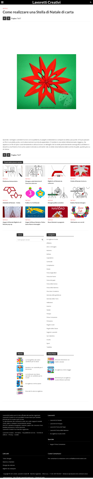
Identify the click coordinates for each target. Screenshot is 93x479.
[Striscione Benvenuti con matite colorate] (50, 361)
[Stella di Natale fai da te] (80, 171)
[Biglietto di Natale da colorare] (58, 171)
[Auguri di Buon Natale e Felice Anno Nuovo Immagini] (35, 212)
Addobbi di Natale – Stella (11, 203)
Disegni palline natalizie (56, 203)
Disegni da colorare (9, 465)
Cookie (17, 435)
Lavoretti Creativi (46, 2)
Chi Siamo (18, 433)
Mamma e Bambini (8, 462)
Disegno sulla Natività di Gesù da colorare (33, 182)
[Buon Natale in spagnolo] (58, 212)
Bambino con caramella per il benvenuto (34, 368)
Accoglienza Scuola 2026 (57, 434)
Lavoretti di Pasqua (56, 423)
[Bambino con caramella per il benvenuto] (20, 368)
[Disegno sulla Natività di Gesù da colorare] (35, 171)
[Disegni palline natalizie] (58, 192)
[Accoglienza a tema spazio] (20, 383)
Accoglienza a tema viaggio (63, 370)
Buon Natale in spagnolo (56, 222)
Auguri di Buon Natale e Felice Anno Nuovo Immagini (35, 223)
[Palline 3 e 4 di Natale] (35, 192)
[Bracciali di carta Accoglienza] (20, 391)
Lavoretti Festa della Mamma (59, 430)
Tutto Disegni (7, 458)
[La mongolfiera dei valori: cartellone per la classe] (20, 361)
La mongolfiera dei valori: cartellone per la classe (32, 360)
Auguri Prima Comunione (57, 444)
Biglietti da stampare (9, 468)
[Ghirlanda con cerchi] (80, 212)
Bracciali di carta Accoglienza (33, 391)
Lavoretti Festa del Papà (58, 427)
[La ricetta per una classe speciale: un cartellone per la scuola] (20, 376)
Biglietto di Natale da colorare (55, 182)
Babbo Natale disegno (77, 203)
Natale (5, 8)
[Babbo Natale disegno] (80, 192)
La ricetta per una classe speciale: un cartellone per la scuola (33, 375)
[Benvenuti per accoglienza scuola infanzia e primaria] (50, 378)
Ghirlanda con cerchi (77, 222)
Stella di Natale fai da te (78, 181)
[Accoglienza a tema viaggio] (50, 369)
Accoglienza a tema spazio (33, 383)
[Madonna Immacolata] (13, 171)
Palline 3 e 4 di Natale (32, 203)
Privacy (11, 435)
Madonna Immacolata (10, 181)
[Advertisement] (46, 37)
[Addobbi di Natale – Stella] (13, 192)
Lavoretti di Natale (56, 420)
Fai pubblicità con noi (28, 433)
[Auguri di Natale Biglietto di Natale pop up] (13, 212)
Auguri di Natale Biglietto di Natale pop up (12, 223)
